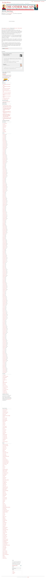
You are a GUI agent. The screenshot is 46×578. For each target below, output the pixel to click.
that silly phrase (10, 13)
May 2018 (4, 251)
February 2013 (4, 326)
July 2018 (4, 249)
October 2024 (4, 160)
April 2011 (4, 352)
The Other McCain (6, 2)
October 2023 (4, 174)
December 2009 (4, 371)
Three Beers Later (5, 391)
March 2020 (4, 225)
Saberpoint (4, 521)
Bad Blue (4, 450)
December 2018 (4, 243)
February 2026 (4, 141)
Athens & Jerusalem (5, 413)
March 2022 (4, 197)
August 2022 (4, 191)
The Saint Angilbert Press (5, 542)
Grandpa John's (4, 477)
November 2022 (4, 187)
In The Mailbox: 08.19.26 (5, 99)
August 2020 (4, 219)
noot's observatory (5, 497)
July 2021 (4, 206)
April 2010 (4, 366)
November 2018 (4, 244)
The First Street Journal (5, 389)
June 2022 (4, 193)
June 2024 (4, 165)
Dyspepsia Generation (5, 469)
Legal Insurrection (5, 427)
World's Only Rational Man (6, 554)
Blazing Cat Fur (4, 451)
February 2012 (4, 340)
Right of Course (4, 516)
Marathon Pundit (4, 489)
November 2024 (4, 159)
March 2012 (4, 339)
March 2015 (4, 296)
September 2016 (4, 275)
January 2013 (4, 327)
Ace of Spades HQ (5, 123)
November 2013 (4, 315)
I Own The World (5, 426)
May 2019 (4, 237)
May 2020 (4, 223)
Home (32, 1)
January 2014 (4, 313)
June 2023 (4, 179)
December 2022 (4, 186)
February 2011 (4, 354)
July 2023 (4, 178)
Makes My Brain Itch (5, 488)
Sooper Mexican (4, 528)
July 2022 (4, 192)
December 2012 (4, 328)
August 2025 (4, 148)
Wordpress (14, 572)
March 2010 (4, 367)
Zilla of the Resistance (5, 441)
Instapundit (4, 130)
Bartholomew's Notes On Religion (6, 415)
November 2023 (4, 173)
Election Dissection (5, 471)
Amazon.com (9, 399)
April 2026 (4, 139)
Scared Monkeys (5, 522)
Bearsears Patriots (5, 419)
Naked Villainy (4, 495)
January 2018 (4, 256)
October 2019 (4, 231)
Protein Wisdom (4, 432)
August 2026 (4, 134)
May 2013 (4, 322)
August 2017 (4, 262)
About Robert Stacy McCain (37, 1)
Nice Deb (4, 496)
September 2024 (4, 161)
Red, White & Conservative (6, 510)
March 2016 (4, 282)
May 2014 (4, 308)
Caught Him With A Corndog (6, 456)
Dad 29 (3, 465)
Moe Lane (4, 428)
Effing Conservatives (5, 470)
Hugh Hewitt (4, 129)
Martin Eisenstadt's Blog (5, 490)
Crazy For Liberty (5, 464)
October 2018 (4, 245)
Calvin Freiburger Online (5, 452)
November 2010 (4, 358)
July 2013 (4, 320)
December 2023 (4, 172)
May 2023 (4, 180)
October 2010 (4, 359)
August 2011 (4, 347)
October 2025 (4, 146)
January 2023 (4, 185)
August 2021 (4, 205)
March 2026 (4, 140)
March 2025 (4, 154)
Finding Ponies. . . (5, 475)
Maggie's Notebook (5, 382)
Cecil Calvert (4, 457)
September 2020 (4, 218)
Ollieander (4, 501)
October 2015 (4, 288)
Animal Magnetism (5, 377)
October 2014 (4, 302)
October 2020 (4, 217)
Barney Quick (4, 414)
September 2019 (4, 232)
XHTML (13, 573)
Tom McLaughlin (4, 547)
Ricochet (4, 515)
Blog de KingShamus (5, 420)
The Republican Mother (5, 540)
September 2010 (4, 360)
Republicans (6, 48)
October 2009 (4, 372)
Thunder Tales (4, 546)
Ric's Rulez (4, 514)
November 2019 (4, 230)
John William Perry (5, 482)
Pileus (3, 502)
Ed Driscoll (4, 124)
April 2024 (4, 167)
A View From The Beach (5, 376)
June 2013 (4, 321)
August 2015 (4, 290)
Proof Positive (4, 384)
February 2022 (4, 198)
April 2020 (4, 224)
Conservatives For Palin (5, 463)
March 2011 (4, 353)
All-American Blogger (5, 409)
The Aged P (4, 533)
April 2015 (4, 295)
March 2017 (4, 268)
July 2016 (4, 277)
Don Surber (4, 378)
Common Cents (4, 458)
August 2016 (4, 276)
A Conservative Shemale (5, 445)
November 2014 (4, 301)
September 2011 (4, 346)
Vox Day (4, 440)
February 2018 (4, 255)
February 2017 (4, 269)
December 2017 (4, 257)
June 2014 (4, 307)
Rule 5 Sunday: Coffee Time (6, 89)
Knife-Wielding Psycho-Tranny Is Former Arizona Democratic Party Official (6, 116)
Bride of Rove (4, 421)
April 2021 (4, 210)
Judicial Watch (4, 483)
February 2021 (4, 212)
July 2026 (4, 135)
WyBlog (3, 555)
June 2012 (4, 335)
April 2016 (4, 281)
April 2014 (4, 309)
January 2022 (4, 199)
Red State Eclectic (5, 509)
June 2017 (4, 264)
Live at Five (8, 28)
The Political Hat (4, 390)
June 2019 (4, 236)
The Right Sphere (5, 541)
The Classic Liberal (5, 534)
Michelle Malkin (4, 131)
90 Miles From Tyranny (5, 444)
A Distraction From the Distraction (6, 88)
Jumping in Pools (5, 484)
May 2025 (4, 152)
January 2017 (4, 270)
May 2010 (4, 365)
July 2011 (4, 348)
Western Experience (5, 553)
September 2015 (4, 289)
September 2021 (4, 204)
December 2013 (4, 314)
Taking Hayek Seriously (5, 529)
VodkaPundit (4, 439)
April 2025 (4, 153)
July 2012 (4, 334)
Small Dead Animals (5, 434)
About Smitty (42, 1)
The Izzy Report (4, 535)
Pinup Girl (4, 503)
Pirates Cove (4, 383)
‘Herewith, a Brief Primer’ (7, 11)
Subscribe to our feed (14, 565)
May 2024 (4, 166)
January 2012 (4, 341)
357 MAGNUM (4, 74)
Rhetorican (4, 433)
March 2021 (4, 211)
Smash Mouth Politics (5, 527)
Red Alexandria (4, 508)
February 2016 (4, 283)
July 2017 (4, 263)
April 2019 (4, 238)
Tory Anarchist (4, 548)
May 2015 (4, 294)
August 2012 (4, 333)
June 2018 (4, 250)
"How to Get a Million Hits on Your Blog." (6, 76)
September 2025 (4, 147)
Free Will (4, 476)
